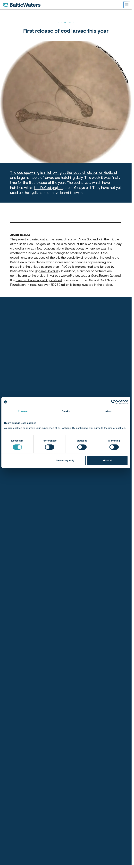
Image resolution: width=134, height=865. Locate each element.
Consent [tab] (23, 411)
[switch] (49, 447)
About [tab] (108, 411)
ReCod (55, 244)
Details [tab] (66, 411)
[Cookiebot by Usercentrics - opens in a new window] (113, 402)
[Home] (22, 5)
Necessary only (65, 460)
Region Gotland (110, 275)
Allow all (107, 460)
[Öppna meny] (126, 4)
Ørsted (74, 275)
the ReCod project (48, 188)
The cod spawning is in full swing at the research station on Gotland (63, 173)
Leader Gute (89, 275)
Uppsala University (47, 271)
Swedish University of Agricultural (39, 280)
